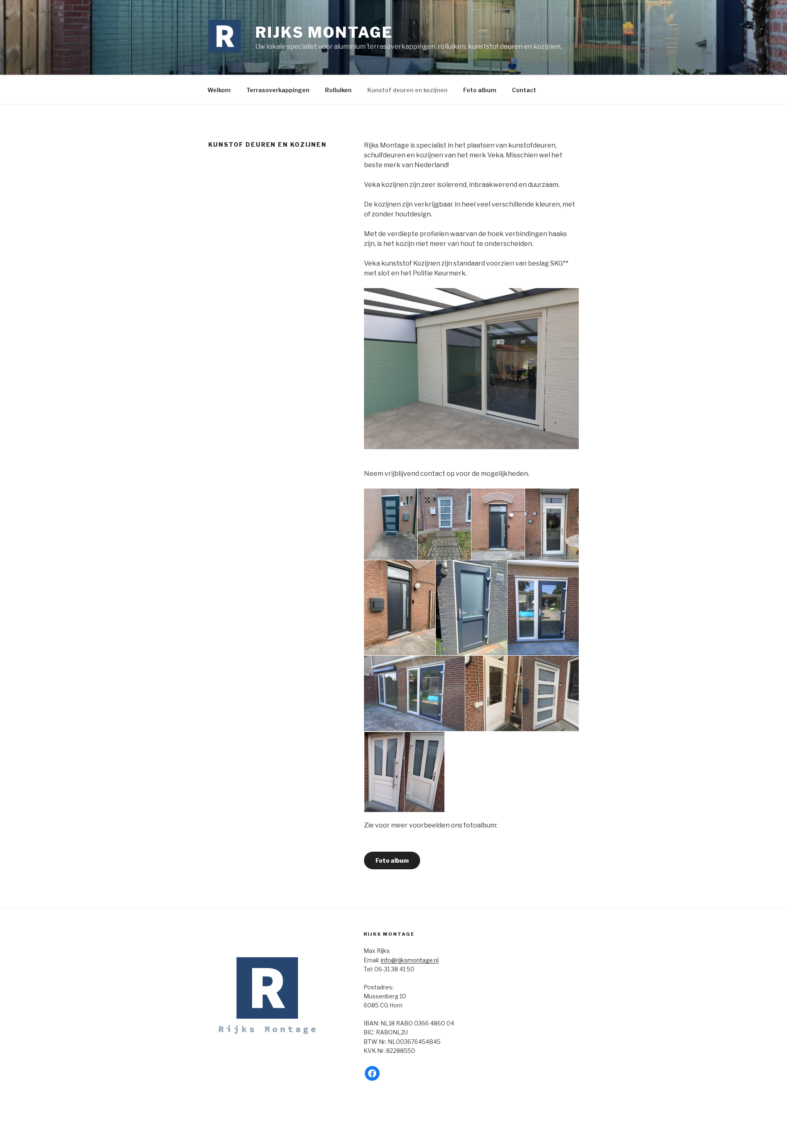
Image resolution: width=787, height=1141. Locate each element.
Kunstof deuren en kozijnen (407, 89)
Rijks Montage (324, 32)
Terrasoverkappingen (277, 89)
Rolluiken (338, 89)
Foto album (479, 89)
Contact (524, 89)
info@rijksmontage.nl (410, 960)
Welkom (219, 89)
